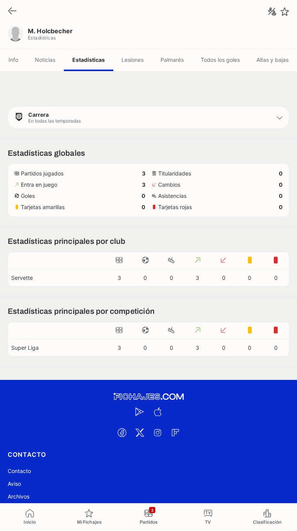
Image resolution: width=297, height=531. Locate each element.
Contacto (19, 471)
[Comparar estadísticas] (272, 11)
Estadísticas (88, 59)
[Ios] (157, 411)
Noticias (45, 59)
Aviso (14, 483)
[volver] (12, 11)
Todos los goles (220, 59)
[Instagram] (157, 432)
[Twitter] (139, 432)
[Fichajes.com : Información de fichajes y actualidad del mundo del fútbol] (148, 396)
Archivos (18, 496)
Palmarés (172, 59)
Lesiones (132, 59)
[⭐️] (284, 11)
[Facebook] (122, 432)
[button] (148, 117)
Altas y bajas (272, 59)
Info (13, 59)
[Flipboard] (175, 432)
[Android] (139, 411)
